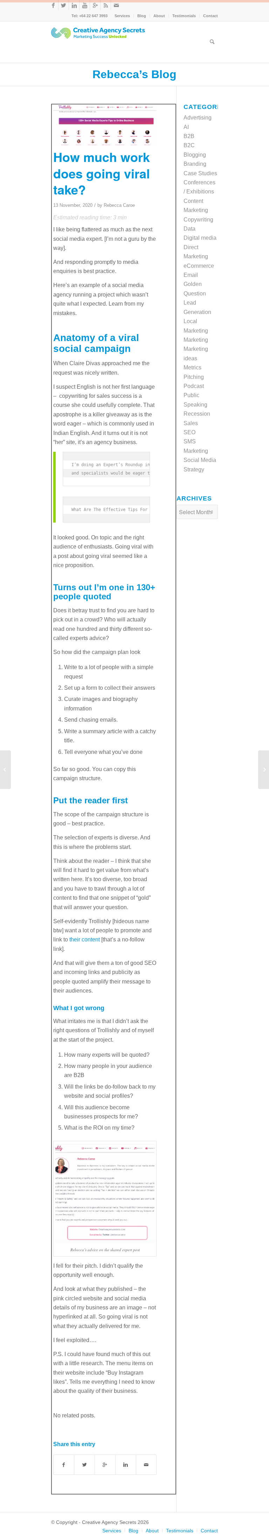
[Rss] (106, 5)
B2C (189, 145)
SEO (189, 432)
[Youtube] (85, 5)
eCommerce (199, 266)
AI (186, 127)
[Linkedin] (74, 5)
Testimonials (184, 16)
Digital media (200, 238)
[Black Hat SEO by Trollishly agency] (105, 125)
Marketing (196, 340)
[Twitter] (63, 5)
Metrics (192, 367)
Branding (195, 164)
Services (122, 16)
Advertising (198, 118)
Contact (210, 16)
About (159, 16)
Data (189, 229)
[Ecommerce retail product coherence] (5, 769)
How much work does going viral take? (101, 173)
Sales (191, 423)
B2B (189, 136)
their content (84, 939)
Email (191, 275)
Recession (197, 414)
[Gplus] (95, 5)
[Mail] (116, 5)
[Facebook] (53, 5)
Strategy (194, 469)
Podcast (194, 386)
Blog (141, 16)
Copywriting (198, 220)
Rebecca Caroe (119, 205)
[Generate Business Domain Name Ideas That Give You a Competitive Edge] (263, 769)
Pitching (194, 377)
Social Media (200, 460)
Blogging (195, 155)
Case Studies (200, 173)
